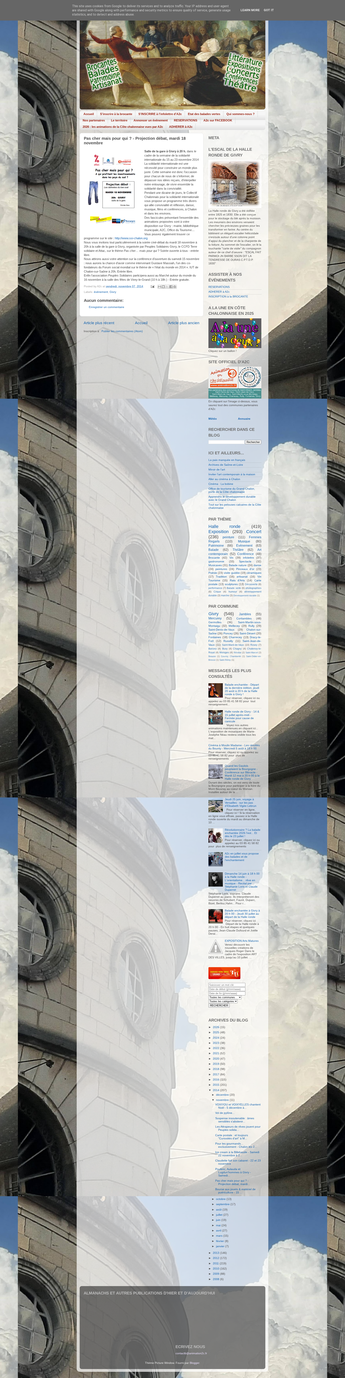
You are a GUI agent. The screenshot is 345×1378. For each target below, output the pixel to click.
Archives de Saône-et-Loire (225, 464)
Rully (251, 625)
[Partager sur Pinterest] (175, 287)
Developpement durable (244, 595)
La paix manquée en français (226, 460)
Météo (212, 418)
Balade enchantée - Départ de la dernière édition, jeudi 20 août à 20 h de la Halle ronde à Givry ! (242, 689)
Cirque (217, 591)
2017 (216, 1074)
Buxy (225, 648)
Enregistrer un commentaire (106, 307)
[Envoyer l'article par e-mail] (152, 286)
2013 (216, 1252)
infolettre (248, 557)
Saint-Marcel (252, 652)
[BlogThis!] (163, 287)
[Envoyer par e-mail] (160, 287)
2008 (216, 1279)
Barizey (212, 648)
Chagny (237, 648)
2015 (216, 1084)
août (219, 1209)
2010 (216, 1268)
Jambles (245, 614)
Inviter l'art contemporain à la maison (231, 474)
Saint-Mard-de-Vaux (233, 645)
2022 (216, 1048)
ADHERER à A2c (180, 126)
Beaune (212, 656)
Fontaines (214, 637)
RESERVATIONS (185, 120)
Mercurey (215, 618)
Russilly (228, 641)
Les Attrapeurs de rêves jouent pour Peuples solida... (238, 1128)
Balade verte (234, 588)
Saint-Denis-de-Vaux (221, 629)
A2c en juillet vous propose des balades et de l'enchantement (242, 856)
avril (219, 1230)
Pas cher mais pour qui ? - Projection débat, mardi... (232, 1182)
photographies (253, 588)
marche (225, 595)
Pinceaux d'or (245, 569)
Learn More (250, 10)
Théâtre (238, 549)
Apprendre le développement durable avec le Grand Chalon (232, 498)
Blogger (194, 1362)
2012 (216, 1258)
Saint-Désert (247, 633)
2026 (216, 1027)
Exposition (218, 531)
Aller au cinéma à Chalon (224, 479)
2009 (216, 1273)
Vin (231, 557)
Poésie (212, 572)
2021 (216, 1053)
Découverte (251, 584)
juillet (219, 1214)
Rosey (253, 645)
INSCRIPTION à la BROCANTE (228, 296)
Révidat (237, 652)
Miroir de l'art (216, 469)
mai (218, 1225)
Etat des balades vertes (204, 114)
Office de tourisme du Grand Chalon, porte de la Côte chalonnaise (231, 490)
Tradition (221, 576)
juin (218, 1220)
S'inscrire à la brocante (116, 114)
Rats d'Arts (237, 580)
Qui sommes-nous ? (240, 114)
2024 (216, 1037)
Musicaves (215, 565)
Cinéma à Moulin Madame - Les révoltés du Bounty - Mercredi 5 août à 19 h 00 (234, 747)
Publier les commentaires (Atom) (122, 331)
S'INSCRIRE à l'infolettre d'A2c (160, 114)
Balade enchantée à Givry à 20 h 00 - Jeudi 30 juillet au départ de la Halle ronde (242, 913)
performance (215, 588)
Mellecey (234, 625)
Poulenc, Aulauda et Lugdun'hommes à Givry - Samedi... (233, 1172)
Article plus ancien (183, 323)
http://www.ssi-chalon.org (131, 238)
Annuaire (244, 418)
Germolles (214, 622)
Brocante (214, 557)
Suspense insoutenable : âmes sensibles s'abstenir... (234, 1120)
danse (257, 565)
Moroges (224, 652)
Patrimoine (216, 545)
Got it (269, 10)
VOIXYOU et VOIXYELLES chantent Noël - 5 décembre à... (238, 1106)
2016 (216, 1079)
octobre (221, 1199)
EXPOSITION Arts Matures (242, 940)
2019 (216, 1063)
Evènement (244, 545)
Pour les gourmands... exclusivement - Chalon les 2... (236, 1145)
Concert (253, 531)
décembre (223, 1094)
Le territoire (119, 120)
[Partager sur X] (167, 287)
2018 (216, 1069)
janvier (220, 1246)
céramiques (254, 572)
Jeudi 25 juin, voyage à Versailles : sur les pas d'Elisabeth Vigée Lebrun (240, 802)
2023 (216, 1042)
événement (101, 291)
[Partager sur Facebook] (171, 287)
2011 (216, 1263)
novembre (223, 1099)
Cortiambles (244, 618)
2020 (216, 1058)
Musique (244, 541)
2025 (216, 1032)
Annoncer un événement (151, 120)
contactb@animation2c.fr (191, 1353)
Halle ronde (224, 526)
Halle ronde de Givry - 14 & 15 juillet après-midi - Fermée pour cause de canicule (242, 716)
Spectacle (245, 561)
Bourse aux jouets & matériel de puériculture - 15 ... (235, 1191)
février (220, 1241)
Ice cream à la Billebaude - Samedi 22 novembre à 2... (237, 1154)
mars (219, 1235)
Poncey (228, 633)
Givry (113, 291)
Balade (213, 549)
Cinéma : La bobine (220, 483)
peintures (221, 569)
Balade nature (238, 565)
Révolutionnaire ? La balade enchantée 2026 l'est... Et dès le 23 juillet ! (242, 833)
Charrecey (235, 637)
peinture (228, 537)
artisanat (242, 576)
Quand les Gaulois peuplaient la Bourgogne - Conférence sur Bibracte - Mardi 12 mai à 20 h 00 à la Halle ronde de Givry (242, 772)
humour (233, 591)
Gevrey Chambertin (231, 656)
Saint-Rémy (225, 660)
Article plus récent (99, 323)
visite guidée (232, 572)
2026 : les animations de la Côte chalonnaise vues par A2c (123, 126)
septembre (223, 1204)
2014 (216, 1090)
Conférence (245, 554)
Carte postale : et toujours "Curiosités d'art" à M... (231, 1137)
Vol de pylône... (225, 1112)
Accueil (88, 114)
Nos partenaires (94, 120)
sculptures (231, 584)
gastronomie (216, 561)
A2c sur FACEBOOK (217, 120)
